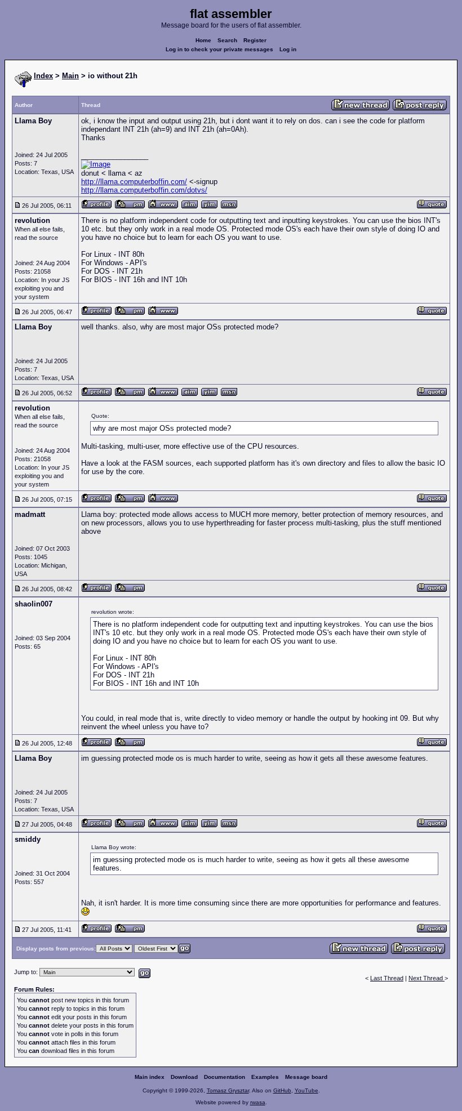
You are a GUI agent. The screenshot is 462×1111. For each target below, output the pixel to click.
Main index (150, 1077)
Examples (265, 1077)
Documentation (224, 1077)
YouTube (306, 1090)
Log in (287, 49)
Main (70, 76)
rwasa (257, 1102)
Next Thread (426, 978)
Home (203, 40)
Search (227, 40)
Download (184, 1077)
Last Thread (386, 978)
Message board (306, 1077)
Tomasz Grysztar (228, 1090)
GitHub (282, 1090)
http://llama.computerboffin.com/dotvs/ (144, 190)
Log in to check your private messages (219, 49)
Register (254, 40)
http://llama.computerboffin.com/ (134, 181)
